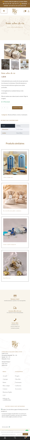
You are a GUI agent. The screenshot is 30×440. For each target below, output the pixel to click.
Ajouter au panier (17, 107)
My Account (5, 437)
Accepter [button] (25, 434)
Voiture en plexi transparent (9, 244)
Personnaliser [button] (19, 434)
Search (15, 437)
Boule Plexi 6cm (6, 278)
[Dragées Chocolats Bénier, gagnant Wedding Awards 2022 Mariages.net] (15, 411)
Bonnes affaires (12, 115)
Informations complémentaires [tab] (9, 120)
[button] (4, 10)
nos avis (6, 427)
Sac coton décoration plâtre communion (12, 211)
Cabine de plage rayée (8, 177)
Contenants (24, 115)
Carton (19, 115)
